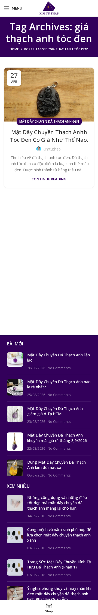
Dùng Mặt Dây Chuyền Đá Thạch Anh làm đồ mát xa (56, 465)
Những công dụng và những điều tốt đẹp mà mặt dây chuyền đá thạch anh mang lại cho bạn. (57, 503)
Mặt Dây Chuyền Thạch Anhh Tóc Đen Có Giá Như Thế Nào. (49, 135)
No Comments (59, 368)
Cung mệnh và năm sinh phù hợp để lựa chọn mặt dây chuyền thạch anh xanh (59, 535)
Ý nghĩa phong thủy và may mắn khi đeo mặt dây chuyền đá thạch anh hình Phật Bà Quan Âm (59, 594)
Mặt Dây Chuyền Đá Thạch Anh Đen (49, 121)
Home (14, 49)
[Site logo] (49, 7)
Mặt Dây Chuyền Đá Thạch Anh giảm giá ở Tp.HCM (55, 411)
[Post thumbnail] (15, 361)
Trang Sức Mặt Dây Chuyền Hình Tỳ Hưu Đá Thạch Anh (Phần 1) (59, 564)
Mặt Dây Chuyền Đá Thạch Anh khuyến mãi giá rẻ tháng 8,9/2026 (57, 437)
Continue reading (49, 179)
